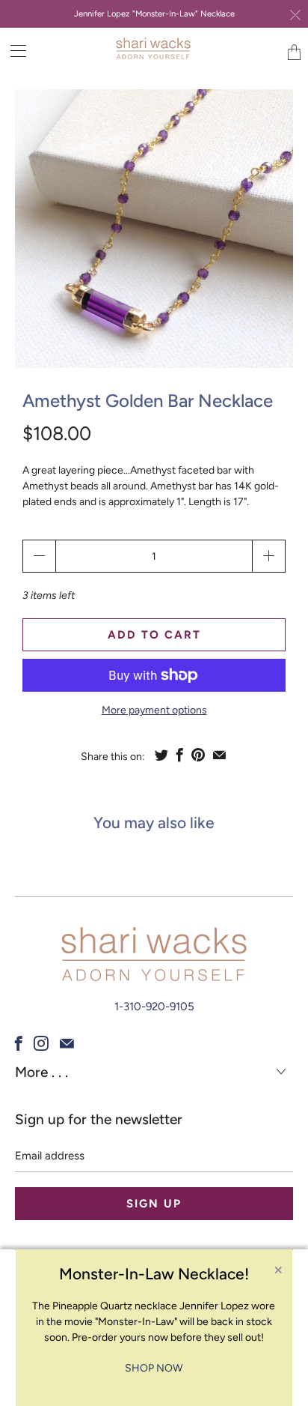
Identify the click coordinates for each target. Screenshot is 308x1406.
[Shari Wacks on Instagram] (41, 1043)
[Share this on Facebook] (179, 754)
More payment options (154, 710)
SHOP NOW (153, 1368)
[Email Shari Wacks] (67, 1043)
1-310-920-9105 (154, 1006)
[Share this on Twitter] (161, 754)
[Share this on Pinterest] (198, 754)
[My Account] (13, 50)
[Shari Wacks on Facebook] (18, 1043)
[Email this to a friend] (219, 754)
